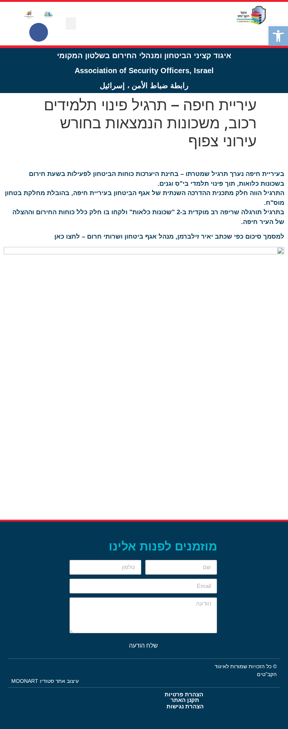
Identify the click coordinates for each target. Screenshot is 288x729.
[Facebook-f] (38, 32)
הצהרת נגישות (185, 706)
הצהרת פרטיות (184, 694)
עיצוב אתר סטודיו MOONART (45, 681)
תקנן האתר (185, 700)
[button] (278, 36)
